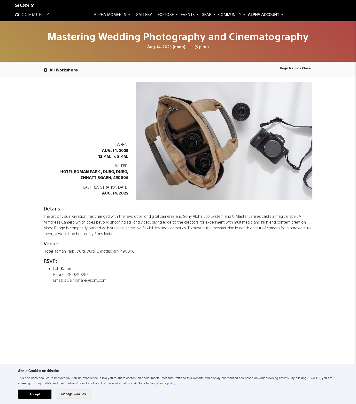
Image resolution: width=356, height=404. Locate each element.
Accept (34, 394)
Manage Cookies (73, 394)
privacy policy (165, 383)
